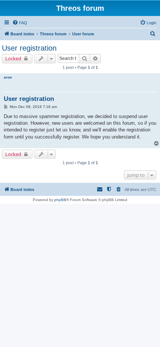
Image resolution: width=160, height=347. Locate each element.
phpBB (60, 200)
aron (8, 77)
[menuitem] (19, 22)
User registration (29, 48)
